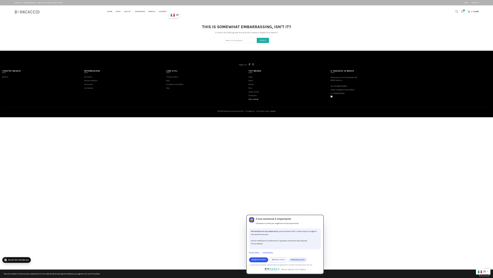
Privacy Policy (254, 252)
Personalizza (298, 260)
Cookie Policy (268, 252)
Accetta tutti (258, 260)
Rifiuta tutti (278, 260)
